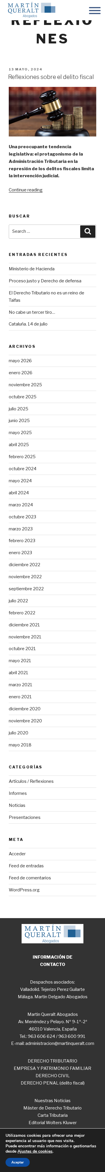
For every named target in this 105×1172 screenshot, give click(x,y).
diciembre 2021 (24, 625)
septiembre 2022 (26, 588)
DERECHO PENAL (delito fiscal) (53, 1083)
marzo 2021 (20, 684)
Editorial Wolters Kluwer (53, 1122)
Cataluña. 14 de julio (28, 324)
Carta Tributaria (53, 1115)
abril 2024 (19, 492)
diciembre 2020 (25, 708)
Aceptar (17, 1162)
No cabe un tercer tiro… (32, 312)
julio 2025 (18, 409)
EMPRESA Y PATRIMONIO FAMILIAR (52, 1068)
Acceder (17, 853)
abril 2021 (18, 672)
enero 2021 (20, 696)
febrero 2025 (22, 456)
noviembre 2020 (25, 721)
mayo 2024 (20, 480)
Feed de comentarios (30, 878)
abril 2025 (19, 444)
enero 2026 (20, 372)
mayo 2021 (20, 660)
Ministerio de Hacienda (32, 269)
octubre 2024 (22, 468)
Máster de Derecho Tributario (52, 1108)
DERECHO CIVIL (53, 1075)
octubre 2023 (22, 517)
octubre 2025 (22, 396)
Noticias (17, 805)
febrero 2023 (22, 540)
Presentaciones (25, 817)
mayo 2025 (20, 432)
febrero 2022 (22, 612)
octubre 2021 (22, 648)
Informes (18, 793)
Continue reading (26, 190)
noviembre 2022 (25, 576)
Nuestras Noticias (52, 1100)
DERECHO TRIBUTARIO (52, 1061)
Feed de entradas (26, 866)
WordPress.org (24, 890)
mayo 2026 (20, 360)
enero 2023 (20, 552)
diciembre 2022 (24, 564)
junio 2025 (19, 420)
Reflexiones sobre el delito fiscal (51, 76)
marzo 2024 (21, 504)
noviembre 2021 (25, 637)
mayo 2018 (20, 745)
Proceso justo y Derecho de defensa (45, 281)
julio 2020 (18, 733)
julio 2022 (18, 600)
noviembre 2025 (25, 384)
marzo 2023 (21, 529)
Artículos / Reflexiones (31, 781)
